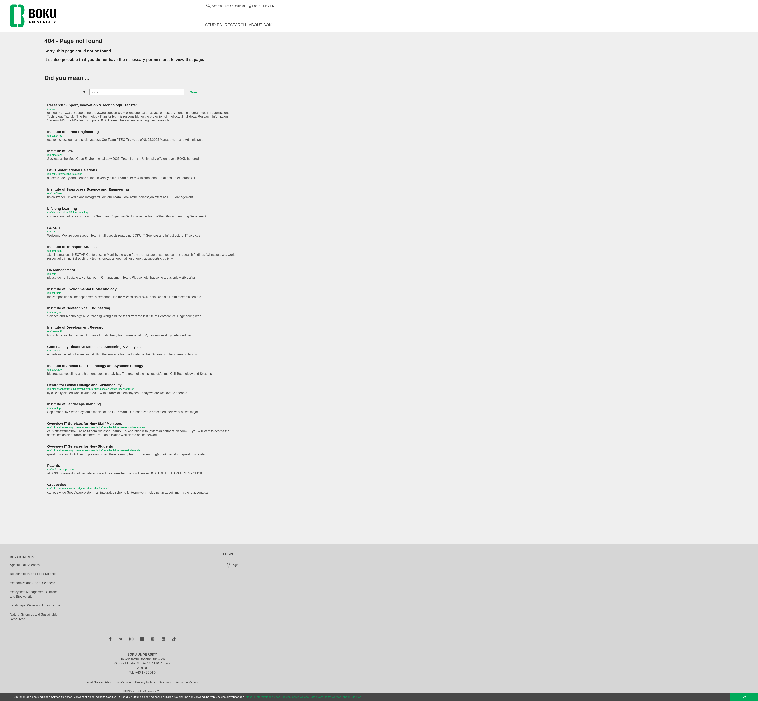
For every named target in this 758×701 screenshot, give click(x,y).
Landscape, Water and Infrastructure (35, 605)
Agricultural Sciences (25, 565)
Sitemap (165, 682)
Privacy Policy (145, 682)
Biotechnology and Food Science (33, 573)
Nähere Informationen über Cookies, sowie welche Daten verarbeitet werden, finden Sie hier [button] (303, 696)
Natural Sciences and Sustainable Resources (34, 617)
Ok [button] (744, 696)
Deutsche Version (186, 682)
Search (195, 92)
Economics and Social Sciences (32, 583)
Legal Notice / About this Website (108, 682)
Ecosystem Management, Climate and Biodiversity (33, 594)
